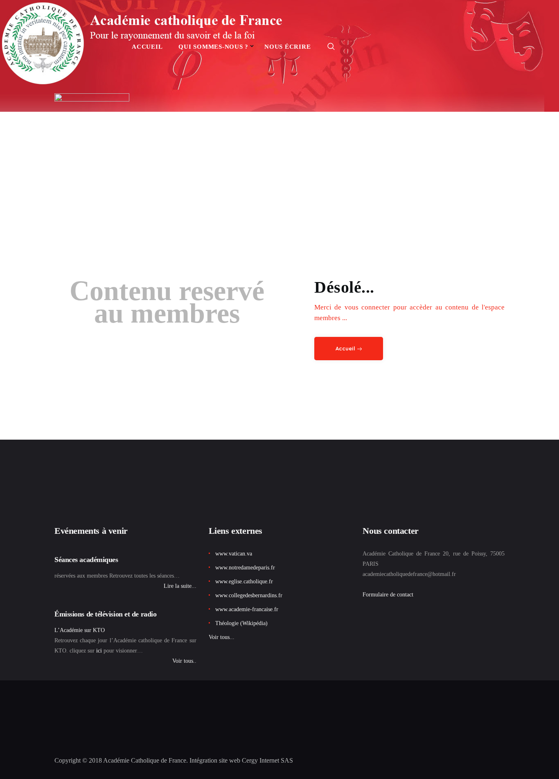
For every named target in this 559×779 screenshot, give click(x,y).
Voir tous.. (184, 661)
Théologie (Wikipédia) (241, 623)
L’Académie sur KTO (79, 630)
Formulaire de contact (388, 595)
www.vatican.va (233, 554)
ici (99, 651)
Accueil (345, 348)
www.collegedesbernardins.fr (248, 595)
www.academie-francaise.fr (246, 609)
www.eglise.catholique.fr (244, 581)
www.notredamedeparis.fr (245, 567)
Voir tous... (221, 637)
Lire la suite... (180, 586)
